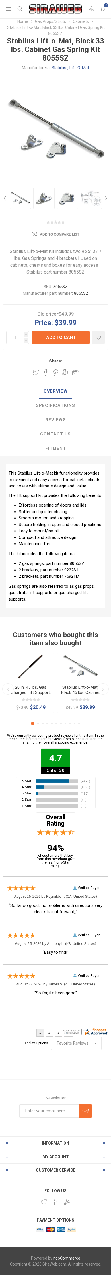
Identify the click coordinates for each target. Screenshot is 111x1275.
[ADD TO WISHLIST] (98, 337)
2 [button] (38, 723)
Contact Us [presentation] (55, 434)
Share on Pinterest (56, 372)
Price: (43, 322)
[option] (20, 198)
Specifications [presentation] (55, 405)
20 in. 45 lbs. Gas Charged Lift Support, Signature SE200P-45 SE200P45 (31, 695)
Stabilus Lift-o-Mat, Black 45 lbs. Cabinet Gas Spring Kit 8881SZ (80, 695)
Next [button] (105, 198)
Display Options (36, 1043)
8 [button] (65, 723)
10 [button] (74, 723)
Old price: (47, 314)
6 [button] (56, 723)
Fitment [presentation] (55, 448)
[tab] (55, 391)
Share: (55, 361)
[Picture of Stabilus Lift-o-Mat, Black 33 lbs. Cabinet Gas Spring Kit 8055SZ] (20, 198)
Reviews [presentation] (55, 419)
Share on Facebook (46, 372)
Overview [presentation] (56, 391)
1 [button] (32, 723)
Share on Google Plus (65, 372)
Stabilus (59, 67)
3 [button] (43, 723)
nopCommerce (66, 1258)
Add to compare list (59, 234)
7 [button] (61, 723)
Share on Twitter (36, 372)
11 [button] (79, 723)
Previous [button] (6, 198)
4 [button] (47, 723)
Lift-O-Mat (79, 67)
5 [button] (52, 723)
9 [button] (70, 723)
